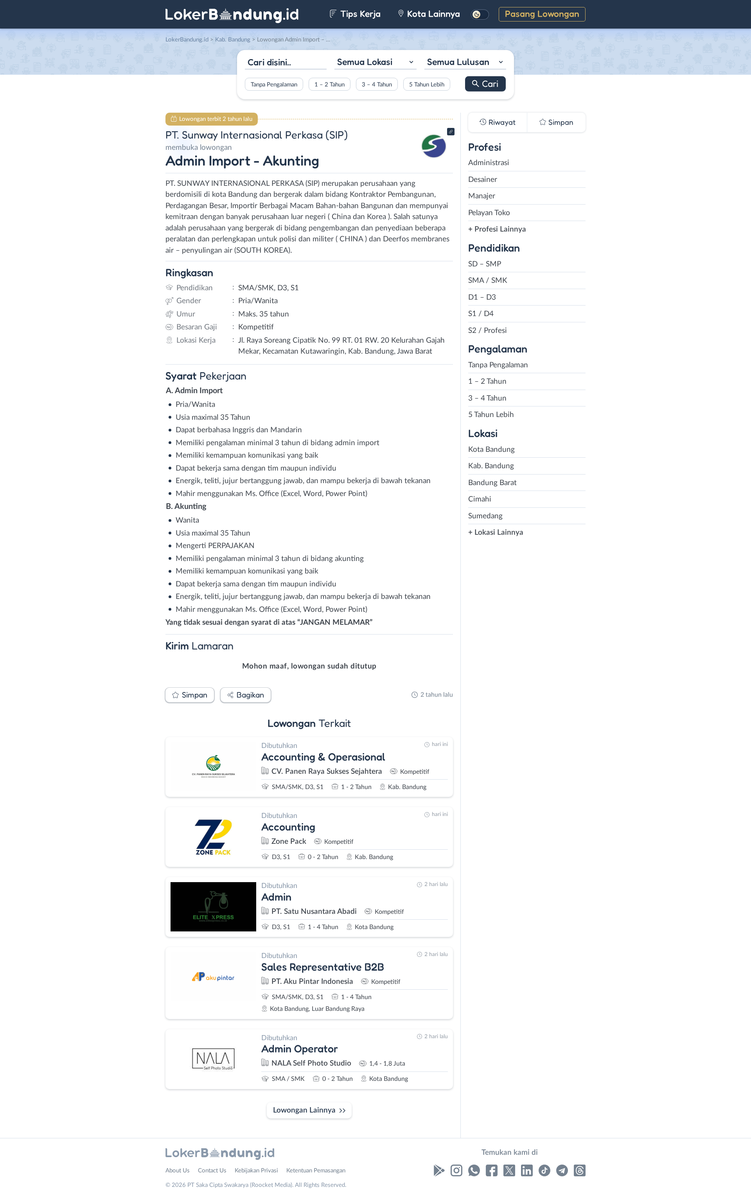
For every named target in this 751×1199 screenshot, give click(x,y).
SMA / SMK (487, 280)
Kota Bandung (491, 449)
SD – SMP (484, 264)
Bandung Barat (492, 483)
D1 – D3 (482, 297)
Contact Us (212, 1171)
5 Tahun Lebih (426, 84)
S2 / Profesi (487, 330)
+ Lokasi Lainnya (495, 532)
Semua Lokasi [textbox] (364, 61)
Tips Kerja (359, 13)
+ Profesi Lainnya (497, 229)
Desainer (482, 179)
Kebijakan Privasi (256, 1171)
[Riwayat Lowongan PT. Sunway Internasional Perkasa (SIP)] (434, 160)
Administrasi (488, 163)
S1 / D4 (481, 314)
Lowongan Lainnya (304, 1110)
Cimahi (479, 499)
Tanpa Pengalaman (274, 84)
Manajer (481, 196)
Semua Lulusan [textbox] (458, 61)
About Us (177, 1171)
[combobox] (375, 63)
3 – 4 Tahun (377, 84)
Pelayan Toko (489, 213)
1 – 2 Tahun (329, 84)
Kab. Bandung (491, 466)
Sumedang (485, 516)
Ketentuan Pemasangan (315, 1171)
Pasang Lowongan (542, 13)
